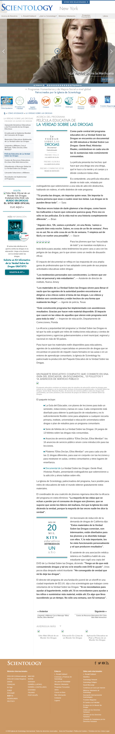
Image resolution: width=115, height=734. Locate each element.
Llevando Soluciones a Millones (17, 173)
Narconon (57, 106)
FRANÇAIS (11, 684)
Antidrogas (69, 107)
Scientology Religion (90, 682)
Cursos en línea (59, 692)
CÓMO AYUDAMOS (16, 113)
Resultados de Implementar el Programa (16, 178)
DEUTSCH (11, 701)
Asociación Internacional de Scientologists (92, 696)
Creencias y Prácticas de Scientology (63, 678)
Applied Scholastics (32, 107)
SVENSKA (31, 682)
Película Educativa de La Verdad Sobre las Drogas (17, 155)
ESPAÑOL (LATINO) (35, 684)
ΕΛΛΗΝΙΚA (31, 690)
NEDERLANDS (12, 698)
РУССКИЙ (10, 693)
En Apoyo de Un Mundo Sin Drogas (92, 706)
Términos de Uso (94, 731)
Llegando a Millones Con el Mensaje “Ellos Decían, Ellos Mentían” (16, 148)
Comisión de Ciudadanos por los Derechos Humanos (94, 720)
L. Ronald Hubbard (28, 16)
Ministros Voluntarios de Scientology (91, 691)
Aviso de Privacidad (66, 731)
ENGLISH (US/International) (16, 676)
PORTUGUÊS (33, 695)
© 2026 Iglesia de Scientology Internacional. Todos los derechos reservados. (32, 731)
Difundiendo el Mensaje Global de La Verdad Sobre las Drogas (18, 167)
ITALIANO (31, 692)
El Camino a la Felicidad (20, 107)
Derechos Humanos (81, 107)
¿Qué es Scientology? (48, 16)
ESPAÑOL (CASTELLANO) (37, 687)
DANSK (9, 682)
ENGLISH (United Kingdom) (16, 679)
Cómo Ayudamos (7, 108)
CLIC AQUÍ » (17, 207)
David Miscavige (88, 685)
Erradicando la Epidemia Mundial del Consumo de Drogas (18, 134)
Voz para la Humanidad (62, 681)
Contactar (57, 698)
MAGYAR (31, 676)
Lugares (57, 700)
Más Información (60, 695)
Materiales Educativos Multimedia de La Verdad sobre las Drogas (18, 140)
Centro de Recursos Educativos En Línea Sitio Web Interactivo (17, 161)
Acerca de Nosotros (9, 16)
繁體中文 (10, 696)
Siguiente (76, 85)
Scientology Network (90, 679)
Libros (105, 16)
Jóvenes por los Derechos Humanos (92, 715)
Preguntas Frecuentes (86, 16)
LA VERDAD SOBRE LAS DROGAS (39, 113)
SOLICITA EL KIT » (17, 272)
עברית (9, 687)
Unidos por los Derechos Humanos (91, 711)
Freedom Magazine (89, 700)
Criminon (46, 107)
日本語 (9, 690)
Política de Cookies (80, 731)
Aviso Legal (105, 731)
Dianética (86, 677)
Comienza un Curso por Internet (94, 688)
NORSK (30, 679)
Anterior (38, 85)
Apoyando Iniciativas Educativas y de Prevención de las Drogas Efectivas (18, 127)
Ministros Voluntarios (67, 16)
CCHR (93, 107)
